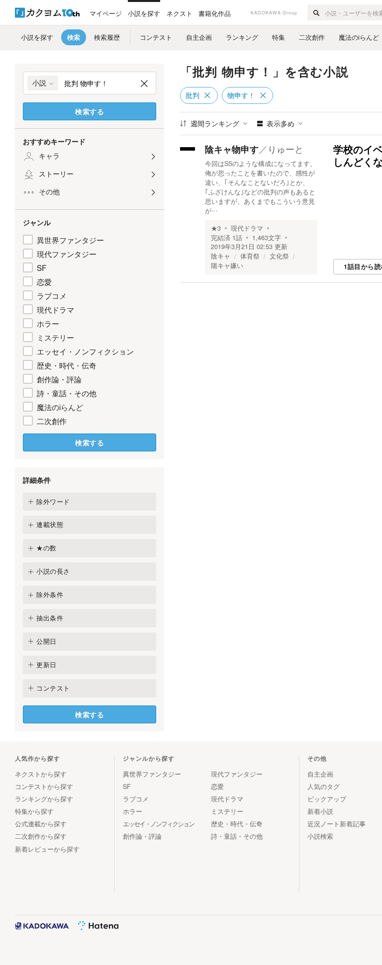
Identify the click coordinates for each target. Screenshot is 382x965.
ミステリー (55, 337)
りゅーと (285, 148)
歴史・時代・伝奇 (66, 364)
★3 (216, 228)
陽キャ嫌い (227, 265)
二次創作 (52, 420)
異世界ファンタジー (70, 239)
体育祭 (250, 256)
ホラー (48, 323)
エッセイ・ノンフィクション (85, 351)
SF (41, 267)
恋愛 (44, 281)
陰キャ (220, 256)
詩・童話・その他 (66, 392)
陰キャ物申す (232, 149)
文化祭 (279, 256)
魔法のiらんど (60, 406)
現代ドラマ (55, 309)
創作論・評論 (59, 378)
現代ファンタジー (66, 253)
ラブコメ (52, 295)
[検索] (316, 12)
